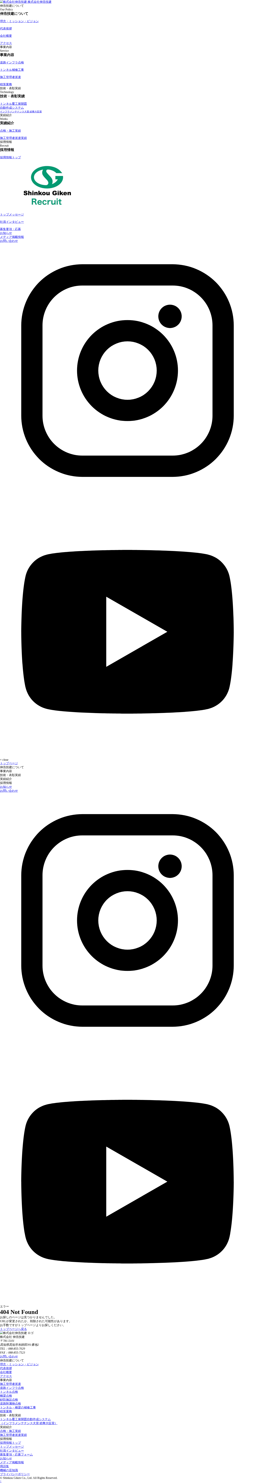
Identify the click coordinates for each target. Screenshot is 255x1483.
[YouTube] (127, 753)
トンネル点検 (9, 1391)
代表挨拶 (6, 1368)
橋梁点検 (6, 1395)
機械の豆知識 (9, 1470)
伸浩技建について (12, 767)
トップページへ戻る (13, 1329)
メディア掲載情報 (12, 237)
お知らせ (6, 233)
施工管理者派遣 (10, 1384)
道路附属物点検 (10, 1403)
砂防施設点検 (9, 1399)
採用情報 (6, 782)
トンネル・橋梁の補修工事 (18, 1407)
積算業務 (6, 1411)
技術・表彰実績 (10, 775)
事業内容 (6, 771)
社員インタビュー (12, 1450)
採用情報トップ (10, 1442)
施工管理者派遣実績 (13, 1434)
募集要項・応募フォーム (16, 1454)
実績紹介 (6, 779)
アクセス (6, 1376)
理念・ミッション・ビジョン (19, 1364)
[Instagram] (127, 497)
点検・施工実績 (10, 1431)
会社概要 (6, 1372)
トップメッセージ (12, 1446)
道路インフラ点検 (12, 1387)
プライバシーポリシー (15, 1474)
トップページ (9, 763)
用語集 (4, 1466)
